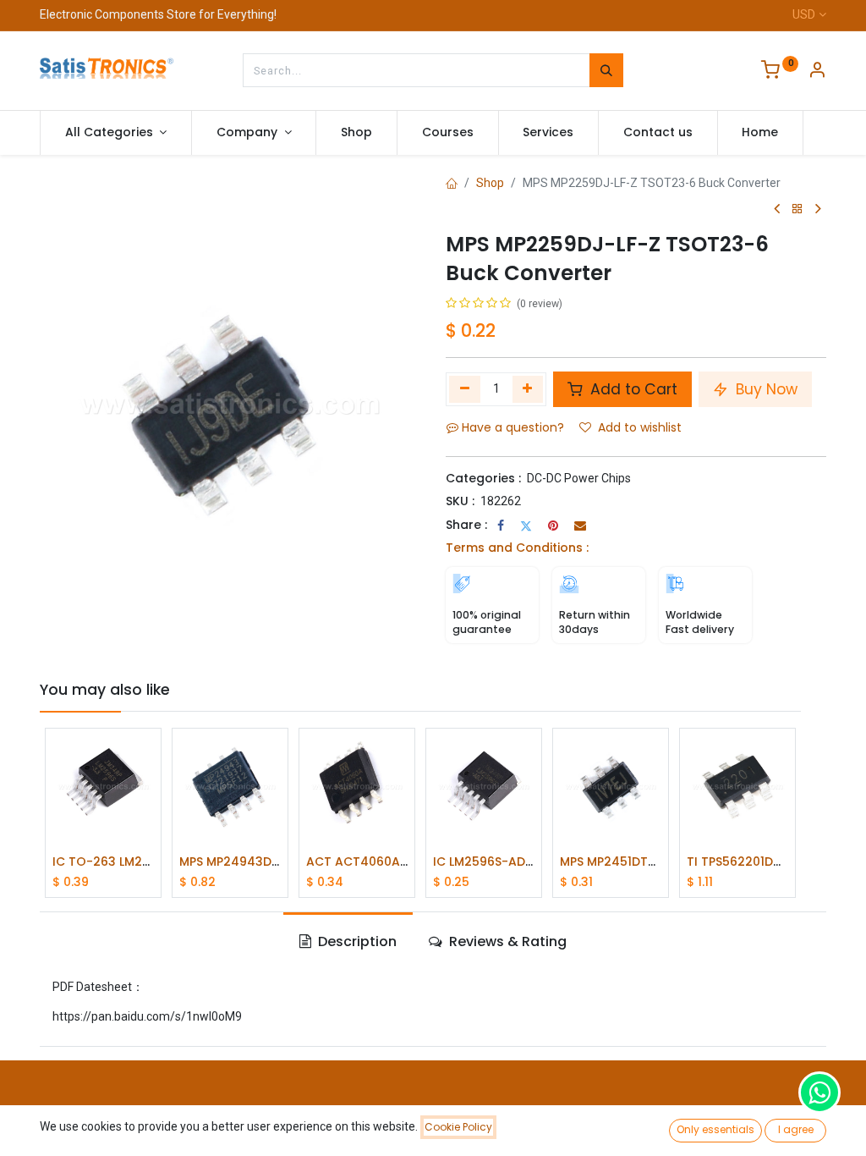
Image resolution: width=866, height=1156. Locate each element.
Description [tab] (356, 941)
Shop (490, 183)
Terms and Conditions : (517, 547)
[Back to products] (797, 209)
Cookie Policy (458, 1127)
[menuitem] (356, 133)
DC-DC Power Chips (579, 478)
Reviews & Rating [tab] (506, 941)
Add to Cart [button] (631, 389)
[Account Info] (817, 72)
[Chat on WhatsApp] (819, 1092)
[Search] (606, 70)
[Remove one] (464, 389)
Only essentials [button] (715, 1129)
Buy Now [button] (764, 389)
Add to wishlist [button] (640, 427)
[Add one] (528, 389)
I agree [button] (796, 1129)
